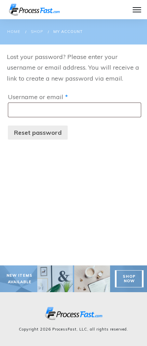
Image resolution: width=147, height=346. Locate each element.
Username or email (51, 97)
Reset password (38, 132)
